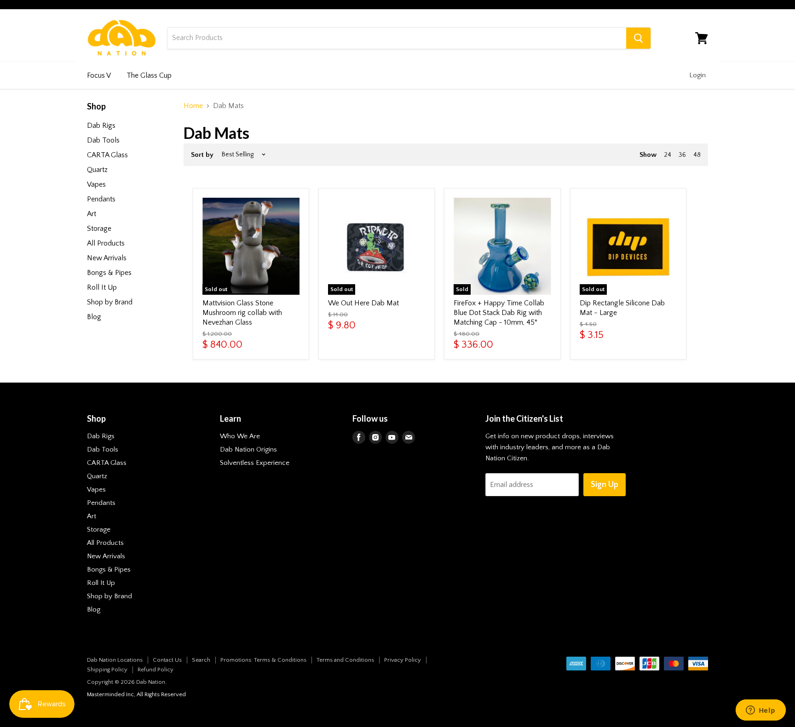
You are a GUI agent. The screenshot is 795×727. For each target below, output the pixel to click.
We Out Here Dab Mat (363, 303)
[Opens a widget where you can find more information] (760, 710)
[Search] (638, 38)
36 (682, 155)
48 (697, 155)
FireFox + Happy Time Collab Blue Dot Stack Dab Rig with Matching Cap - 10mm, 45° (499, 312)
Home (193, 106)
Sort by (202, 155)
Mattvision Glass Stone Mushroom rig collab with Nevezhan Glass (242, 312)
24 (667, 155)
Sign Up (604, 484)
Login (697, 75)
